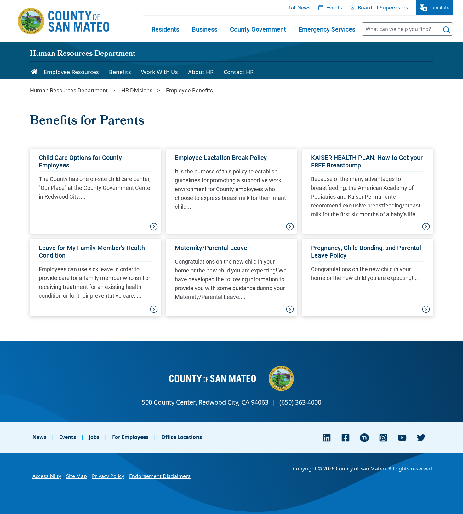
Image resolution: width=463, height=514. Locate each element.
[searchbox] (407, 29)
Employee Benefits (189, 90)
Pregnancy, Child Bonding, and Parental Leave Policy (366, 251)
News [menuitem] (304, 7)
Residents (165, 29)
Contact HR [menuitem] (239, 72)
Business (204, 29)
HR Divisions (136, 90)
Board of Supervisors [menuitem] (383, 7)
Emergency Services (327, 29)
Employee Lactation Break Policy (221, 157)
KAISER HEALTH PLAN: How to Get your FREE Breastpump (367, 161)
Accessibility (46, 476)
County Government (258, 29)
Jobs (94, 437)
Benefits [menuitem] (120, 72)
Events (67, 437)
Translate (438, 7)
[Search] (446, 30)
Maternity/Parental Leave (211, 247)
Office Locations (181, 437)
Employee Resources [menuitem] (71, 72)
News (39, 437)
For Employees (130, 437)
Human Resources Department (82, 54)
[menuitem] (165, 29)
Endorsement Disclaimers (160, 476)
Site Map (76, 476)
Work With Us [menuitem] (159, 72)
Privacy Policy (108, 476)
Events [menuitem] (334, 7)
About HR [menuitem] (201, 72)
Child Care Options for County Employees (80, 161)
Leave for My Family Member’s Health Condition (92, 251)
